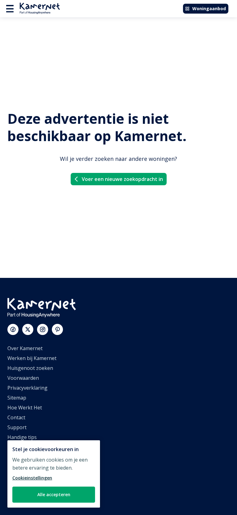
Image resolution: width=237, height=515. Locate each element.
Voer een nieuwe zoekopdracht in (122, 179)
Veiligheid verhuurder (32, 496)
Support (17, 427)
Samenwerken (23, 466)
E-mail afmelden (25, 447)
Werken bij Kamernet (31, 358)
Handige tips (22, 437)
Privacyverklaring (27, 387)
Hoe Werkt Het (24, 407)
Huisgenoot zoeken (30, 368)
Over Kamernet (25, 348)
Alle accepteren (53, 494)
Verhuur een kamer (30, 486)
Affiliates (17, 457)
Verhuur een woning (31, 476)
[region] (53, 474)
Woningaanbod (209, 8)
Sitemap (16, 397)
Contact (16, 417)
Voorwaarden (23, 378)
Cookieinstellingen (32, 478)
